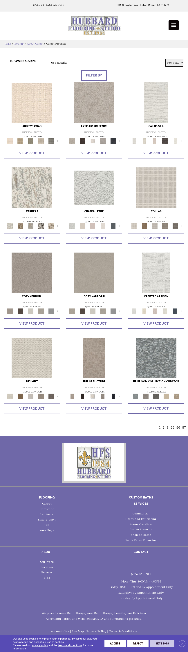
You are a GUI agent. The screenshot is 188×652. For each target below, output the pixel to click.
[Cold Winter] (103, 141)
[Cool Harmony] (51, 311)
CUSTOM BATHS (141, 497)
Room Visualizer (141, 524)
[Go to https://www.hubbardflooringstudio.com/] (94, 462)
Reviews (47, 572)
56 (178, 427)
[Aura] (32, 102)
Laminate (47, 514)
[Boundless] (30, 141)
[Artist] (156, 358)
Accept (115, 643)
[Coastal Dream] (30, 226)
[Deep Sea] (113, 141)
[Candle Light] (92, 141)
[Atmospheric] (156, 102)
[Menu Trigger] (174, 25)
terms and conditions (70, 645)
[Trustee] (176, 396)
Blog (47, 578)
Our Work (47, 562)
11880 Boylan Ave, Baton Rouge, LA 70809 (142, 5)
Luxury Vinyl (47, 519)
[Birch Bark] (154, 226)
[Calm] (175, 141)
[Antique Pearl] (156, 187)
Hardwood (47, 509)
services (141, 503)
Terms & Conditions (123, 631)
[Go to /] (94, 27)
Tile (47, 525)
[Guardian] (166, 396)
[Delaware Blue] (51, 141)
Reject (138, 643)
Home (7, 44)
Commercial (141, 513)
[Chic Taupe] (41, 141)
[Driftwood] (175, 226)
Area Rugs (47, 530)
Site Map (78, 631)
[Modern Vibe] (41, 226)
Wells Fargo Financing (141, 540)
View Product (32, 153)
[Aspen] (32, 187)
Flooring (19, 44)
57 (184, 427)
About (46, 552)
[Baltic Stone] (94, 102)
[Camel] (20, 226)
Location (47, 567)
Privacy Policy (96, 631)
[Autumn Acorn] (144, 226)
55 (172, 427)
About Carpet (35, 44)
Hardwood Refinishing (141, 519)
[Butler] (156, 396)
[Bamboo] (20, 141)
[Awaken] (144, 141)
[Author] (145, 396)
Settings (162, 643)
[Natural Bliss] (51, 226)
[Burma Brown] (82, 141)
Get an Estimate (141, 529)
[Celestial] (113, 226)
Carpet (47, 503)
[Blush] (154, 141)
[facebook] (138, 562)
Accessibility (60, 631)
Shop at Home (141, 535)
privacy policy (40, 645)
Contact (141, 552)
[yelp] (144, 562)
